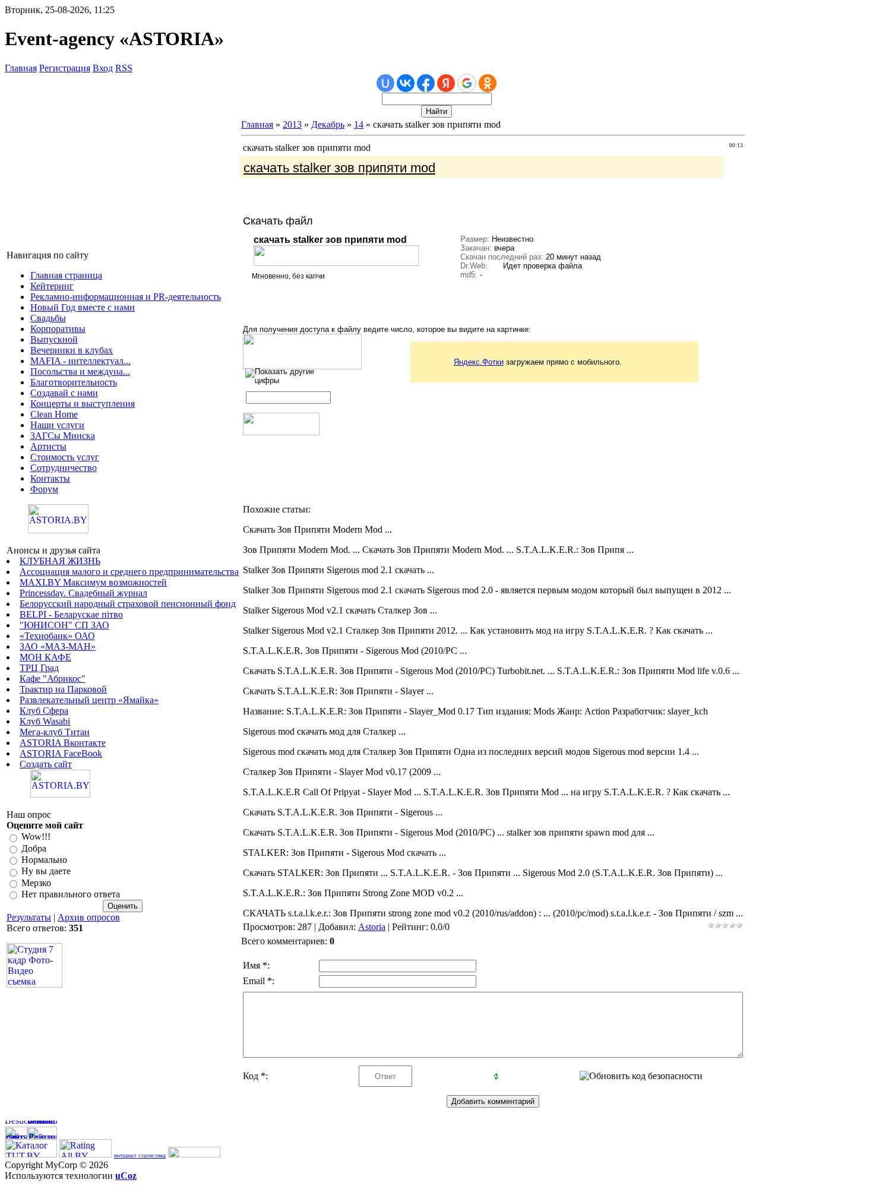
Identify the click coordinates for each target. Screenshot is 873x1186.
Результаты (29, 917)
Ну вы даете (46, 871)
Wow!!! (35, 837)
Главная (21, 68)
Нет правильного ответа (70, 894)
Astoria (371, 927)
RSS (123, 68)
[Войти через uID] (385, 83)
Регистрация (64, 68)
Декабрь (327, 124)
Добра (33, 848)
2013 (292, 124)
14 (358, 124)
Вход (103, 68)
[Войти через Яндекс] (446, 83)
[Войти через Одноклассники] (487, 83)
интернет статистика (140, 1156)
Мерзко (36, 883)
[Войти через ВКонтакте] (406, 83)
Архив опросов (89, 917)
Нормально (44, 860)
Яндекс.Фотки (479, 362)
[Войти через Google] (466, 83)
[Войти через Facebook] (426, 83)
